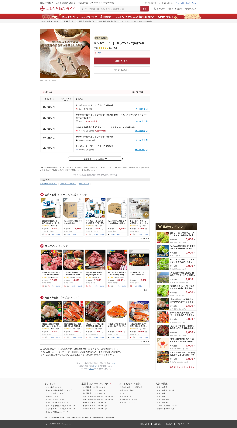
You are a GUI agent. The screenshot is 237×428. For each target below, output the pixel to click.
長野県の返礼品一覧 (86, 21)
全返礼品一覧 (69, 21)
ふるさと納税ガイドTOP (49, 21)
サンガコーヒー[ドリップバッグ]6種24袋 (119, 43)
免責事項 (100, 417)
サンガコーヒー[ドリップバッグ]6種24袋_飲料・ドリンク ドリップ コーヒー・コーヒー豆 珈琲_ (112, 116)
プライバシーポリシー (185, 424)
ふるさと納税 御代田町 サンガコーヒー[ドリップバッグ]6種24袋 (105, 127)
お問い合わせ (144, 424)
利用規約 (169, 424)
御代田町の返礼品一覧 (107, 21)
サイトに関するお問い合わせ (186, 3)
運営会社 (157, 424)
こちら (112, 363)
